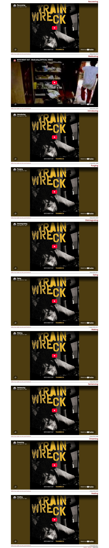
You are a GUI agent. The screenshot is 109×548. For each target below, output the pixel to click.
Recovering (93, 1)
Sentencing (93, 384)
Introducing (93, 110)
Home (85, 547)
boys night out (17, 54)
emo (22, 54)
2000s (12, 54)
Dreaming (93, 438)
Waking (94, 329)
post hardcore (27, 54)
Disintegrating (91, 220)
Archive (90, 547)
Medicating (93, 56)
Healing (94, 493)
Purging (94, 165)
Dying (95, 274)
